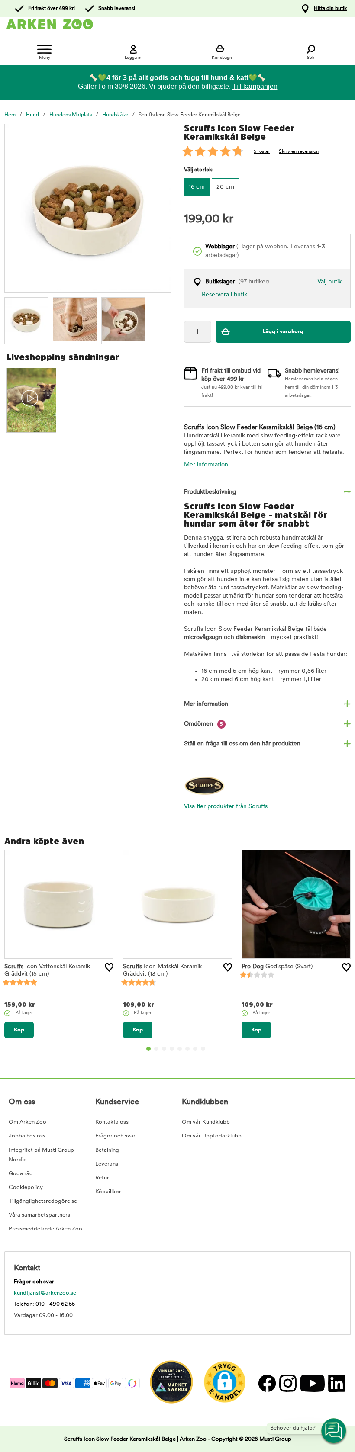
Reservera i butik (224, 295)
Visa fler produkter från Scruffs (226, 806)
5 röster (262, 151)
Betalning (107, 1150)
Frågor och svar (115, 1136)
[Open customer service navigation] (334, 1431)
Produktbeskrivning (210, 492)
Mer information (206, 465)
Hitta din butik (330, 8)
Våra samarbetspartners (39, 1215)
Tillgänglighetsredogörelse (43, 1201)
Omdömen (203, 724)
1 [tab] (148, 1049)
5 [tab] (180, 1049)
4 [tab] (172, 1049)
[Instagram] (287, 1383)
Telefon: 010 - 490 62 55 (44, 1304)
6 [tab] (187, 1049)
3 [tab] (164, 1049)
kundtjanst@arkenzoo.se (45, 1293)
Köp (19, 1030)
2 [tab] (156, 1049)
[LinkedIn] (335, 1383)
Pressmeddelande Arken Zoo (45, 1229)
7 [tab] (195, 1049)
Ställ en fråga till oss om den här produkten (242, 744)
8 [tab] (203, 1049)
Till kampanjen (255, 86)
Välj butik (329, 282)
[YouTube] (312, 1383)
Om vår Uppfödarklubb (212, 1136)
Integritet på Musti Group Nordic (41, 1155)
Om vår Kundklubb (206, 1122)
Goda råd (21, 1173)
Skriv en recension (299, 151)
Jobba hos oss (27, 1136)
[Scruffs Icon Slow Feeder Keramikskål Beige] (26, 319)
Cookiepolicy (26, 1187)
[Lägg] (109, 967)
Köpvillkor (108, 1192)
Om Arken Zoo (27, 1122)
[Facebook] (266, 1383)
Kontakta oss (112, 1122)
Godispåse (277, 967)
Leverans (106, 1164)
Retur (102, 1178)
